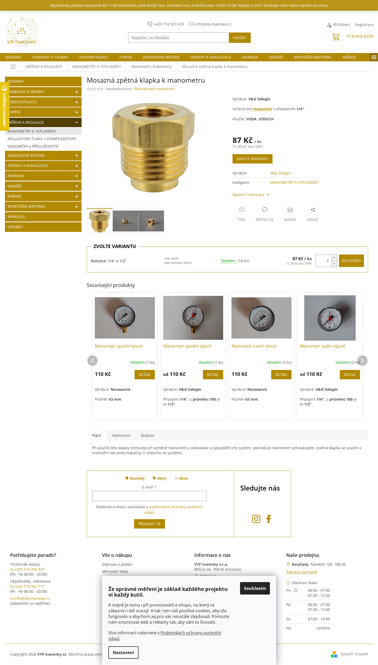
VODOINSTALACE (22, 101)
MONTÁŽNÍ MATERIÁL (26, 206)
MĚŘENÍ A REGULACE (26, 122)
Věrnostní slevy (115, 571)
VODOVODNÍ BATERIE (26, 155)
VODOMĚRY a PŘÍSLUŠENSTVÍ (33, 146)
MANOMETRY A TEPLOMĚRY (32, 131)
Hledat (240, 37)
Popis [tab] (96, 435)
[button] (92, 355)
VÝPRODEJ (16, 216)
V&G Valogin (280, 173)
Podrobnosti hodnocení (154, 88)
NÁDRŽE (15, 186)
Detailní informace (249, 194)
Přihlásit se (149, 523)
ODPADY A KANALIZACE (28, 165)
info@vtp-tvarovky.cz (32, 598)
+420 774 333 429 (29, 569)
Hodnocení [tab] (121, 435)
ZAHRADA (16, 175)
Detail (145, 374)
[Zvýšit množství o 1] (334, 258)
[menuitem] (13, 57)
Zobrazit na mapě (301, 571)
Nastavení (123, 652)
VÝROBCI (15, 226)
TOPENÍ (14, 111)
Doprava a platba (117, 564)
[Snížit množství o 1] (334, 264)
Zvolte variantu (252, 158)
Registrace (364, 24)
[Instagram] (256, 518)
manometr (262, 108)
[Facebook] (268, 518)
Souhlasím (255, 588)
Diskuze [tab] (147, 435)
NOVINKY (16, 81)
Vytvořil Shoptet (354, 653)
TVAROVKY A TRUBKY (26, 91)
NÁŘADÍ (14, 196)
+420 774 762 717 (29, 586)
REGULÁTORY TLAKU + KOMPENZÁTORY (42, 138)
